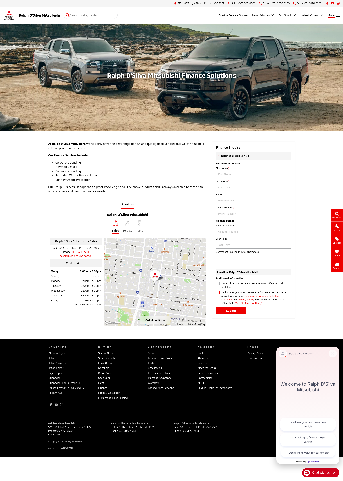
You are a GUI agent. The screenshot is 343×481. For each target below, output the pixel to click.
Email (219, 194)
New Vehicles (261, 15)
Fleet (101, 382)
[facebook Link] (327, 3)
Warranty (153, 382)
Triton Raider (56, 367)
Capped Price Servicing (161, 387)
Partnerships (205, 377)
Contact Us (204, 353)
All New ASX (55, 392)
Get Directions (155, 320)
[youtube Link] (332, 3)
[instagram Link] (338, 3)
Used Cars (104, 377)
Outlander (54, 377)
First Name (222, 168)
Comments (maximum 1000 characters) (237, 251)
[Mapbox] (113, 323)
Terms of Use (255, 358)
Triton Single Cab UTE (61, 363)
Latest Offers (310, 15)
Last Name (222, 181)
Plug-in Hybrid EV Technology (215, 387)
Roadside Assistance (160, 373)
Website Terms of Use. (247, 303)
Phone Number (225, 207)
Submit (231, 310)
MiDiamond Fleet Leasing (113, 397)
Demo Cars (104, 373)
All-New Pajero (57, 353)
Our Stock (285, 15)
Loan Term (221, 238)
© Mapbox (181, 324)
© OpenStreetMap (196, 324)
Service (152, 353)
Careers (202, 363)
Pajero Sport (56, 373)
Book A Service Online (233, 15)
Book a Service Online (160, 358)
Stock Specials (106, 358)
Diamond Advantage (160, 377)
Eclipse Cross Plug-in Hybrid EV (66, 387)
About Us (203, 358)
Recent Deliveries (208, 373)
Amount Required (225, 225)
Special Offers (106, 353)
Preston (127, 204)
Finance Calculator (109, 392)
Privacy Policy (245, 299)
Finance (102, 387)
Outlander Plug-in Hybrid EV (65, 382)
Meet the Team (207, 367)
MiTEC (201, 382)
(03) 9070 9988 (127, 430)
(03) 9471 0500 (80, 251)
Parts (151, 363)
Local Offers (105, 363)
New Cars (103, 367)
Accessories (155, 367)
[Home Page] (9, 15)
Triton (52, 358)
